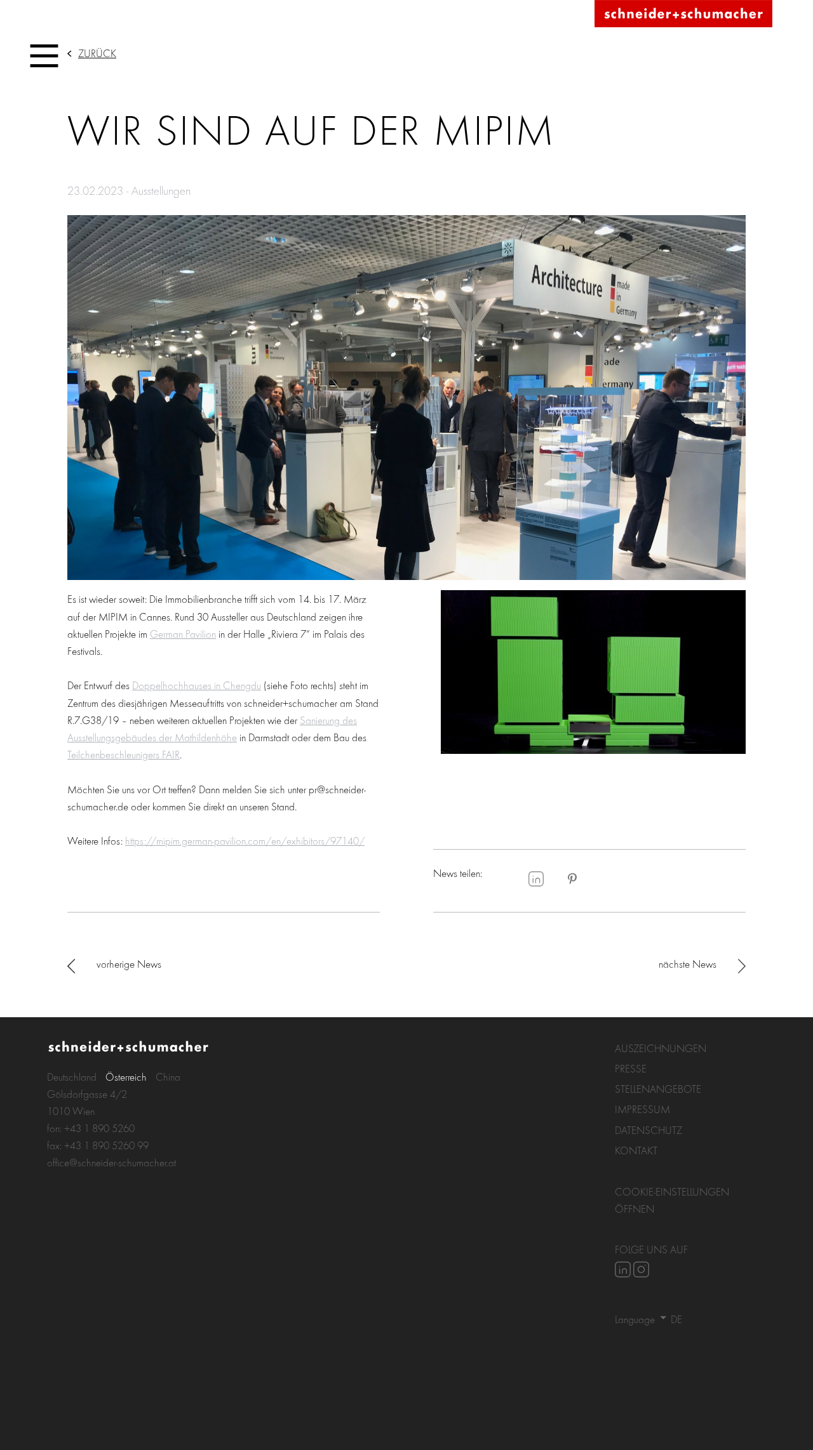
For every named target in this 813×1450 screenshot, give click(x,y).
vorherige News (129, 963)
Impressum (642, 1109)
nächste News (687, 963)
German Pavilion (183, 633)
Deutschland (72, 1076)
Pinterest (572, 879)
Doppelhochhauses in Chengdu (196, 685)
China (168, 1076)
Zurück (97, 53)
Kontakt (636, 1150)
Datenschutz (648, 1130)
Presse (631, 1068)
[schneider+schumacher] (683, 14)
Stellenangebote (658, 1088)
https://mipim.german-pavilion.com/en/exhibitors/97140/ (245, 840)
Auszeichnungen (660, 1048)
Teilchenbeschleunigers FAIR (123, 754)
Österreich (126, 1076)
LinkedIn (536, 879)
